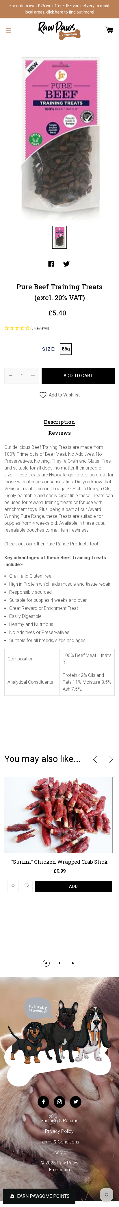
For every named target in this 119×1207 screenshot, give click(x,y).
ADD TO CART (78, 375)
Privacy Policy (59, 1131)
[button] (59, 329)
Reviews (59, 432)
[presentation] (95, 759)
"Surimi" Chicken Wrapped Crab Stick (59, 861)
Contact (59, 1152)
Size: (49, 349)
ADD (73, 886)
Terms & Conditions (59, 1142)
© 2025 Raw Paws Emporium (59, 1166)
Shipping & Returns (59, 1120)
